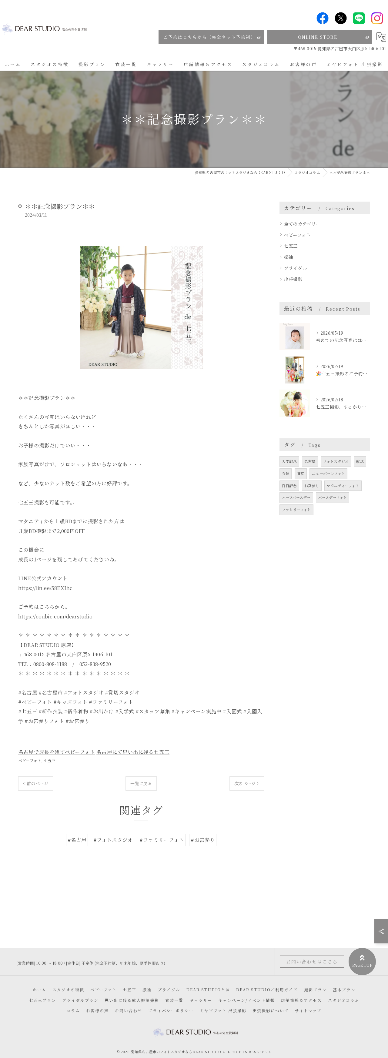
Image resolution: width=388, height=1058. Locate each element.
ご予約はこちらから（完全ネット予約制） (209, 37)
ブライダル (295, 268)
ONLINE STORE (317, 37)
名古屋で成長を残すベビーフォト (56, 751)
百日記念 (289, 485)
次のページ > (246, 783)
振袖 (288, 257)
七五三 (50, 760)
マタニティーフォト (343, 485)
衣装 (285, 473)
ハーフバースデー (296, 497)
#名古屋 (77, 839)
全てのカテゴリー (302, 223)
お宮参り (311, 485)
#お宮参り (203, 839)
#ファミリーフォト (161, 839)
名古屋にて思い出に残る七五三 (132, 751)
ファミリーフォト (296, 509)
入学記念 (289, 461)
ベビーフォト (29, 760)
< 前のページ (35, 783)
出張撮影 (293, 279)
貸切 (300, 473)
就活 (359, 461)
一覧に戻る (141, 783)
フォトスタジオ (336, 461)
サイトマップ (308, 1010)
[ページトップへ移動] (362, 961)
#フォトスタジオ (113, 839)
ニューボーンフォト (328, 473)
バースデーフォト (332, 497)
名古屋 (310, 461)
